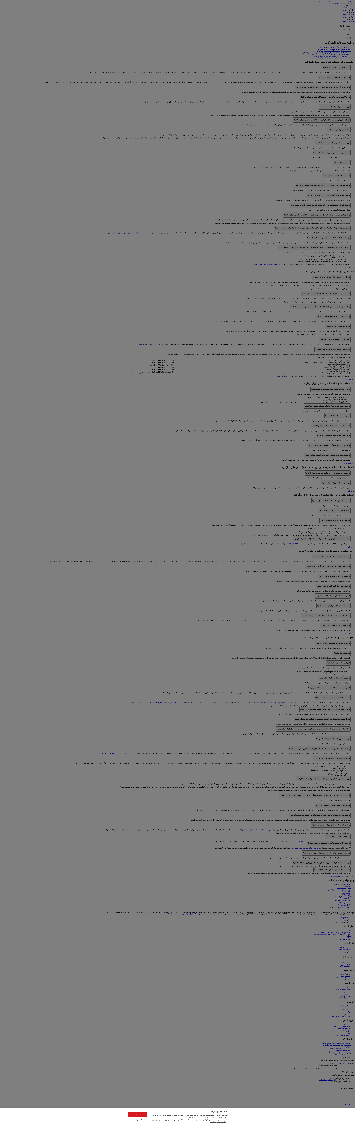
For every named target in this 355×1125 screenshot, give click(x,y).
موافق (137, 1115)
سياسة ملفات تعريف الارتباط (218, 1122)
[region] (177, 1116)
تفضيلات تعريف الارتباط (137, 1120)
